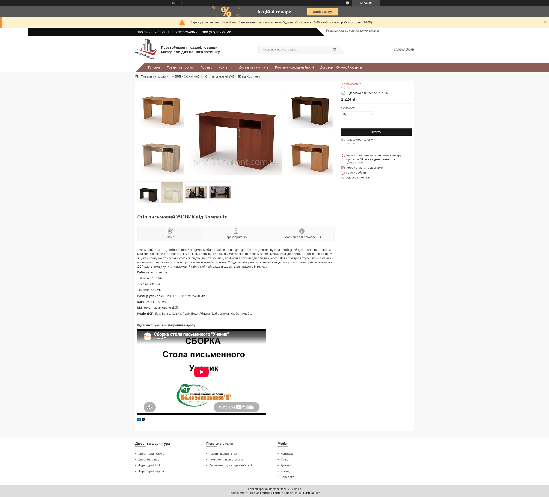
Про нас (206, 67)
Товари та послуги (180, 67)
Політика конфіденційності (294, 67)
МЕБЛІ (176, 76)
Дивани (286, 465)
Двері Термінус (148, 459)
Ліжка (284, 459)
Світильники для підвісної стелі (231, 465)
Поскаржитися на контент (266, 493)
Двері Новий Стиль (151, 454)
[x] (143, 420)
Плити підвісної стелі (224, 454)
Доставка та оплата (253, 67)
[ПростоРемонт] (146, 49)
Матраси (287, 454)
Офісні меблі (193, 76)
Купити (376, 132)
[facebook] (139, 420)
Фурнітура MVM (149, 465)
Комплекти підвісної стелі (227, 459)
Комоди (286, 471)
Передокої (288, 477)
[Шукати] (334, 49)
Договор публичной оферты (341, 67)
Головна (154, 67)
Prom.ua (296, 489)
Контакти (225, 67)
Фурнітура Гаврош (151, 471)
